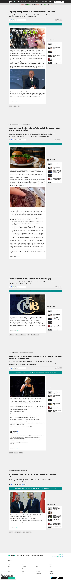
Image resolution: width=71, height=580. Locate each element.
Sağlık (23, 564)
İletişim (21, 555)
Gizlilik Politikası (33, 555)
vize (18, 106)
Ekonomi (29, 1)
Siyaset (40, 1)
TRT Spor (15, 106)
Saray (24, 532)
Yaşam (33, 1)
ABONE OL (20, 139)
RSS (23, 555)
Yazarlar (22, 1)
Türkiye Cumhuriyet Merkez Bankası (21, 334)
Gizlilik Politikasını (7, 576)
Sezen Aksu (21, 452)
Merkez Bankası (11, 334)
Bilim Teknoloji (38, 568)
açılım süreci (11, 532)
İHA (17, 527)
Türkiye (23, 571)
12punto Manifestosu (40, 555)
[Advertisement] (4, 20)
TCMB (28, 334)
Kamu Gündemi (38, 564)
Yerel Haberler (38, 571)
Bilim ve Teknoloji (45, 1)
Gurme (51, 568)
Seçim (23, 573)
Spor (37, 1)
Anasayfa (10, 124)
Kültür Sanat (51, 564)
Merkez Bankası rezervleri (35, 334)
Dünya (26, 1)
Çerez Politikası (27, 555)
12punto (17, 101)
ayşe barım (11, 452)
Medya (51, 566)
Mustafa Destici (28, 532)
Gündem (18, 1)
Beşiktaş (10, 106)
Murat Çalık (16, 452)
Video (50, 1)
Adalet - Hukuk (24, 566)
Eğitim (23, 568)
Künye (18, 555)
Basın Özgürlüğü (52, 571)
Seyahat (9, 571)
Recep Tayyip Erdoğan (18, 532)
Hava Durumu (52, 573)
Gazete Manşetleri (38, 573)
